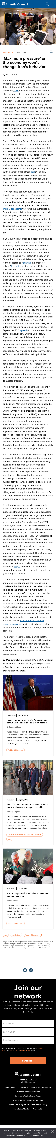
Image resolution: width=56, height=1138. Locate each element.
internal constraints (12, 208)
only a (17, 566)
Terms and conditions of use (41, 1087)
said (16, 90)
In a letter (16, 266)
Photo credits (37, 1109)
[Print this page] (51, 52)
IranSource (8, 52)
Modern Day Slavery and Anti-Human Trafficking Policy (28, 1105)
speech (24, 330)
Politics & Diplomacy (15, 750)
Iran (9, 839)
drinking (27, 262)
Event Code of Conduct (22, 1109)
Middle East (18, 923)
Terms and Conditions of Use (20, 1050)
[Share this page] (31, 970)
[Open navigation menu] (52, 4)
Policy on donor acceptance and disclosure (28, 1100)
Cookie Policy (23, 1087)
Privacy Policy (10, 1087)
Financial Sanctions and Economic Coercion (24, 835)
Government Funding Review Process (28, 1096)
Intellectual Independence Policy (28, 1092)
